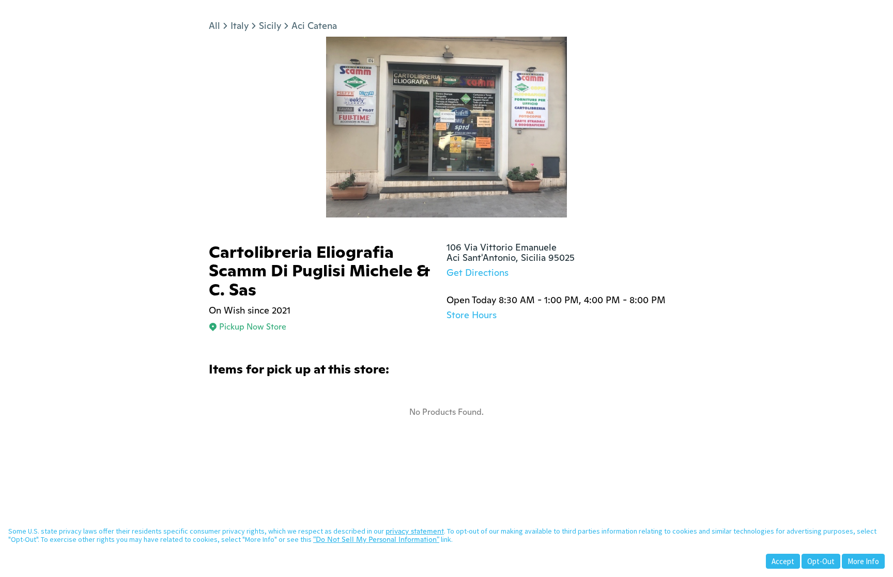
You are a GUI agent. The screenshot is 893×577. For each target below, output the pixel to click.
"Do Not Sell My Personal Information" (376, 539)
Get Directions (477, 272)
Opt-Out (821, 561)
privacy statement (415, 531)
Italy (239, 26)
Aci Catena (314, 26)
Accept (783, 561)
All (214, 26)
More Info (863, 561)
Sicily (270, 26)
